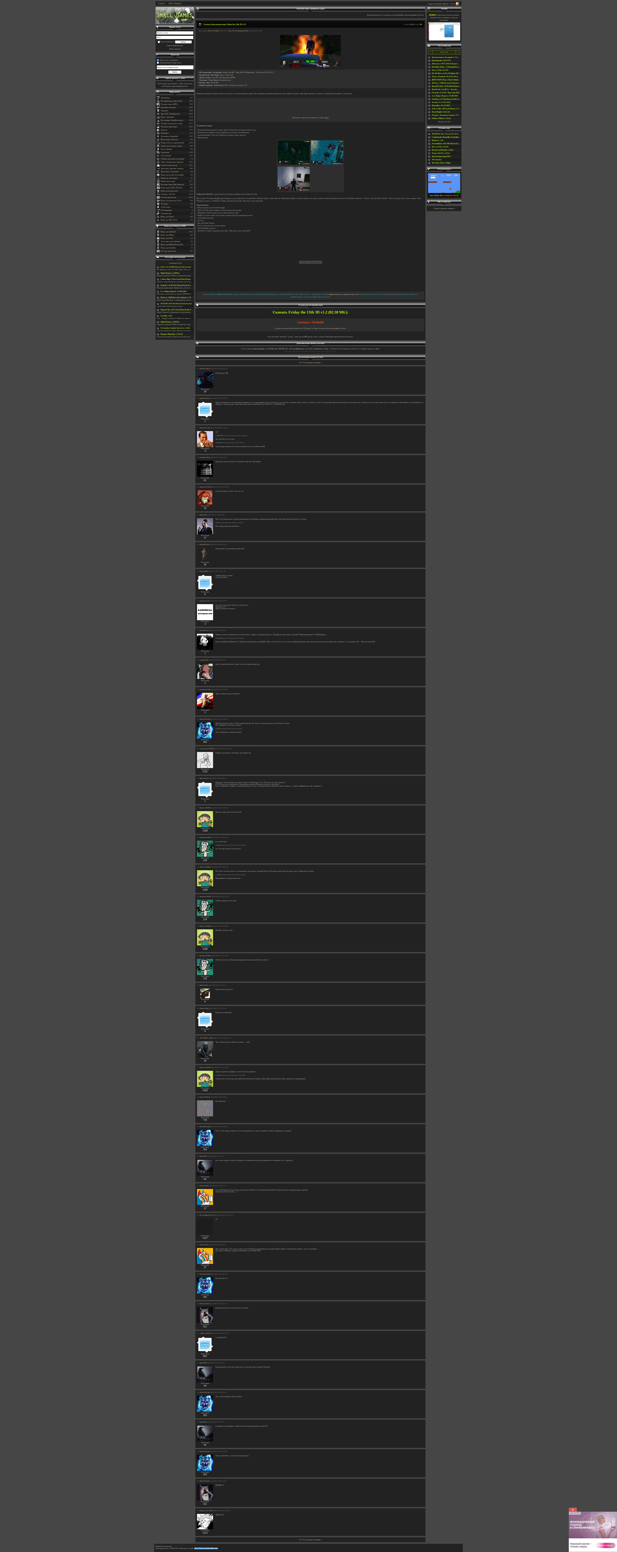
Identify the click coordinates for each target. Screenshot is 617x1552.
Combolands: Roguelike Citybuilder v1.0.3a (449, 137)
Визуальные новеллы (169, 139)
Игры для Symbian (168, 248)
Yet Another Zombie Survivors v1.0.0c (175, 328)
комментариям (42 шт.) (414, 15)
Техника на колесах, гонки (171, 123)
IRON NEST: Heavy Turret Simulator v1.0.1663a (451, 80)
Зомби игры (165, 207)
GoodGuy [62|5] (205, 457)
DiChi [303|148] (205, 719)
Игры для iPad (167, 238)
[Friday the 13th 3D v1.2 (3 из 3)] (294, 190)
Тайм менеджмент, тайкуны (172, 162)
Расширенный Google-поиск (171, 63)
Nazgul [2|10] (204, 660)
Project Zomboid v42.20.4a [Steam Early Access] (451, 76)
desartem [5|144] (205, 689)
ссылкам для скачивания (393, 15)
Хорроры (164, 111)
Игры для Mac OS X (169, 220)
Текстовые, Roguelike (169, 136)
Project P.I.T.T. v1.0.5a (441, 153)
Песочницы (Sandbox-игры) (172, 120)
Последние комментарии (175, 257)
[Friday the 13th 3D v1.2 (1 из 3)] (294, 164)
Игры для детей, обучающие (172, 175)
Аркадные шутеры (168, 107)
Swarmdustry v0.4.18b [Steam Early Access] (449, 143)
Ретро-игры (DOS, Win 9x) (171, 188)
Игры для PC (175, 92)
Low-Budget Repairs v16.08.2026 (174, 291)
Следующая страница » (312, 362)
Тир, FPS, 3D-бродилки (170, 114)
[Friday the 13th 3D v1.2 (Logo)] (310, 66)
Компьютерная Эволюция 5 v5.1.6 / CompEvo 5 (451, 57)
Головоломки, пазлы (169, 165)
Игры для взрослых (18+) (171, 200)
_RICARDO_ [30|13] (206, 1038)
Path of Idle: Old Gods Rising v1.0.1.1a (447, 109)
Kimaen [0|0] (204, 571)
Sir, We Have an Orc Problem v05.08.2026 (448, 73)
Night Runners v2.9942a (170, 273)
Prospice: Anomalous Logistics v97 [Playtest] (449, 115)
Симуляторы (166, 156)
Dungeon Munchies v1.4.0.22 (172, 334)
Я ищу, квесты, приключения (172, 143)
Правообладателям (163, 1546)
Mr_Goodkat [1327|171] (207, 1215)
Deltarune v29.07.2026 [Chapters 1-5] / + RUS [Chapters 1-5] (456, 64)
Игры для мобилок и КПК (175, 226)
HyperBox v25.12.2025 (441, 105)
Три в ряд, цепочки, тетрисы (172, 168)
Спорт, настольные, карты (171, 146)
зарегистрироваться (180, 86)
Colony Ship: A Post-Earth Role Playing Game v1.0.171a (183, 279)
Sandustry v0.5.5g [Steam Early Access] (447, 99)
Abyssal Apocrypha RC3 (441, 156)
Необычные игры (168, 181)
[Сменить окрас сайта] (457, 4)
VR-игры (164, 204)
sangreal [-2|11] (205, 601)
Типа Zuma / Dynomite (170, 172)
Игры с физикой (167, 117)
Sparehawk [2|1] (205, 398)
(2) (232, 75)
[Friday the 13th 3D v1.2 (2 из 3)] (327, 164)
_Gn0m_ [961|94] (205, 1333)
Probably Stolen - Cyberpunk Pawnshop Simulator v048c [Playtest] (458, 67)
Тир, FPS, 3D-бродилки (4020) (238, 31)
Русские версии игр (168, 197)
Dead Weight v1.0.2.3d (441, 112)
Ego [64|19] (203, 1156)
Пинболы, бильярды (169, 178)
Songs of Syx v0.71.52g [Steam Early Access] (178, 310)
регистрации (334, 328)
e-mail (190, 1548)
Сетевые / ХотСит (168, 194)
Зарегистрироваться (175, 45)
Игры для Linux (167, 217)
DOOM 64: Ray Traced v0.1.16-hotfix (447, 134)
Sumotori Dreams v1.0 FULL (444, 195)
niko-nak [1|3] (204, 778)
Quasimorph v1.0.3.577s (441, 60)
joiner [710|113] (205, 1097)
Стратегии (165, 152)
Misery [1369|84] (213, 31)
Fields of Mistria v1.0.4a (441, 118)
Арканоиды (165, 98)
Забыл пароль (175, 49)
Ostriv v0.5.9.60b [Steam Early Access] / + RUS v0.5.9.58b (183, 267)
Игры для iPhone (167, 235)
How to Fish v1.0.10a (440, 70)
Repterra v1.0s (437, 140)
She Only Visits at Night (441, 163)
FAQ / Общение (175, 3)
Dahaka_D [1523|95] (206, 1511)
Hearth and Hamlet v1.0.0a (442, 150)
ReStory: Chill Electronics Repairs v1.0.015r (178, 297)
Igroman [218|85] (205, 837)
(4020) (232, 77)
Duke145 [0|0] (204, 1008)
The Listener (437, 160)
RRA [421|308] (204, 1304)
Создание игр (166, 213)
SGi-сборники (166, 210)
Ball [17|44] (203, 515)
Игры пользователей (169, 191)
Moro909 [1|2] (204, 630)
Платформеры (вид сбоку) (171, 101)
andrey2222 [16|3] (205, 487)
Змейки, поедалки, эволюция (172, 159)
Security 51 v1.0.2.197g (441, 102)
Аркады (164, 130)
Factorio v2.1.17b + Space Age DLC (446, 93)
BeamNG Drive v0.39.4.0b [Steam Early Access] (450, 86)
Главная (161, 3)
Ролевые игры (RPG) (169, 104)
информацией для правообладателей (344, 294)
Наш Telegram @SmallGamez (206, 1548)
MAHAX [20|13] (205, 369)
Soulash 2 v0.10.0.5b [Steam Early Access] (177, 285)
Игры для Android (168, 232)
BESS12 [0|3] (204, 985)
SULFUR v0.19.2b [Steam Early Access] (176, 303)
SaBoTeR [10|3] (205, 544)
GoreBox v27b (166, 316)
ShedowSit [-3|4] (205, 428)
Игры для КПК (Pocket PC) (172, 245)
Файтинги (165, 133)
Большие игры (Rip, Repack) (172, 184)
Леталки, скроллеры (169, 127)
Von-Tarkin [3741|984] (207, 749)
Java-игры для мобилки (170, 241)
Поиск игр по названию (169, 60)
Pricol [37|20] (204, 1186)
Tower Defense (166, 149)
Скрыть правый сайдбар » (439, 4)
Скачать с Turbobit (310, 322)
